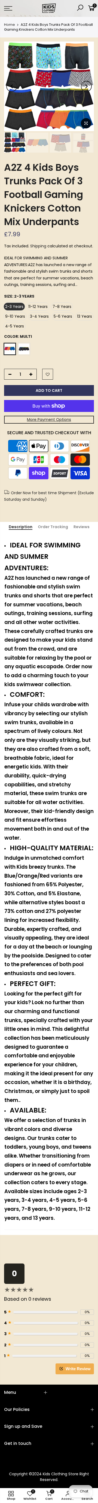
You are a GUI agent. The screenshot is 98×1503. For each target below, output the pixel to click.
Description (20, 527)
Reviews (82, 527)
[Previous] (11, 86)
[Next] (86, 86)
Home (9, 24)
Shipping (38, 246)
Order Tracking (53, 527)
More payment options (49, 419)
